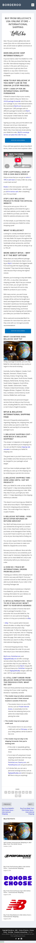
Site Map (10, 932)
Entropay (24, 729)
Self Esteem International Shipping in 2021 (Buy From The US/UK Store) (18, 843)
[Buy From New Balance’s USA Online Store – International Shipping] (18, 904)
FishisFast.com (12, 762)
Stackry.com (22, 762)
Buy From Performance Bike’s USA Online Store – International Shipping (17, 867)
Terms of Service (23, 930)
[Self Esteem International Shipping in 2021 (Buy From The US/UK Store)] (18, 831)
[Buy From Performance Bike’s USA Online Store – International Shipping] (18, 856)
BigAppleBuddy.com (14, 773)
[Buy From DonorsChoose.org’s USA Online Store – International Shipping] (18, 880)
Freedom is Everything (20, 932)
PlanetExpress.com (14, 765)
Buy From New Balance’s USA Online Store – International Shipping (18, 915)
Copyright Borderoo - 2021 (10, 930)
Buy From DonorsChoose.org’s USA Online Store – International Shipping (17, 891)
